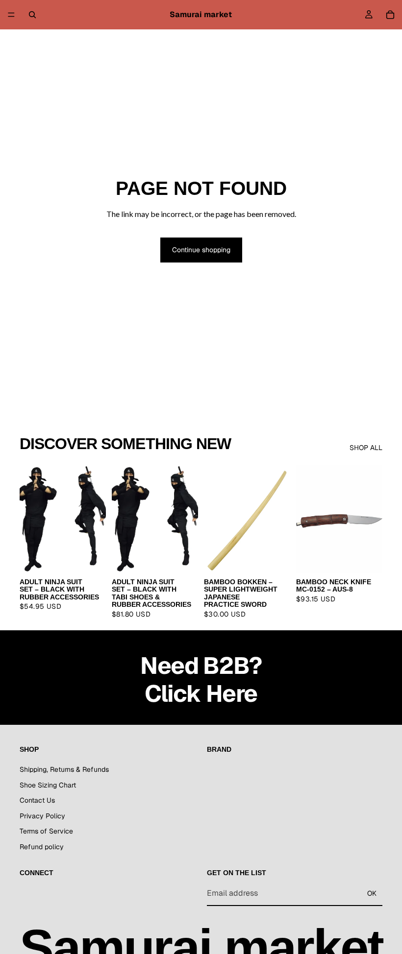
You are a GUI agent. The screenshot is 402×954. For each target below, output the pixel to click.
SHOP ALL (366, 447)
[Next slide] (95, 518)
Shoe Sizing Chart (48, 784)
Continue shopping (201, 249)
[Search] (32, 14)
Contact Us (37, 800)
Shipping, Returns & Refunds (64, 768)
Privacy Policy (42, 815)
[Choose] (91, 557)
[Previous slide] (30, 518)
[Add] (275, 557)
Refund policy (42, 846)
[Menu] (11, 14)
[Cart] (390, 14)
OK (372, 892)
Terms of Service (46, 831)
